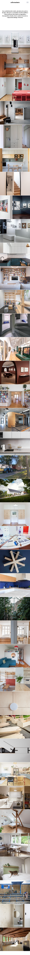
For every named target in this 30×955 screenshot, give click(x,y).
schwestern (15, 2)
